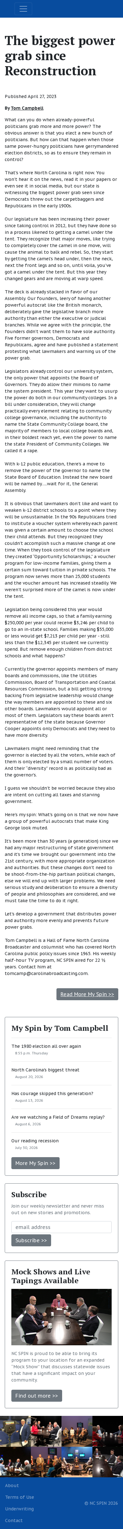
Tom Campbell (27, 108)
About (12, 1485)
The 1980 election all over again (46, 1046)
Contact (14, 1520)
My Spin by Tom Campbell (59, 1028)
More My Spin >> (35, 1163)
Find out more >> (36, 1396)
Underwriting (19, 1509)
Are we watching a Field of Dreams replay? (58, 1117)
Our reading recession (35, 1141)
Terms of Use (19, 1497)
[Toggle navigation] (23, 9)
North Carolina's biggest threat (45, 1070)
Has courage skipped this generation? (52, 1093)
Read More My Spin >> (87, 994)
